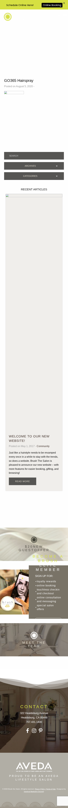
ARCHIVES (30, 166)
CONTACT (34, 706)
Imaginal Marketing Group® (34, 791)
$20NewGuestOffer (34, 548)
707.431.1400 (46, 15)
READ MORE (22, 481)
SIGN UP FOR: (44, 576)
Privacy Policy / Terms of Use (45, 789)
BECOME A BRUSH (48, 563)
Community (43, 446)
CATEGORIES (30, 176)
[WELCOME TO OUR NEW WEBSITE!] (34, 312)
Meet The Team (34, 644)
